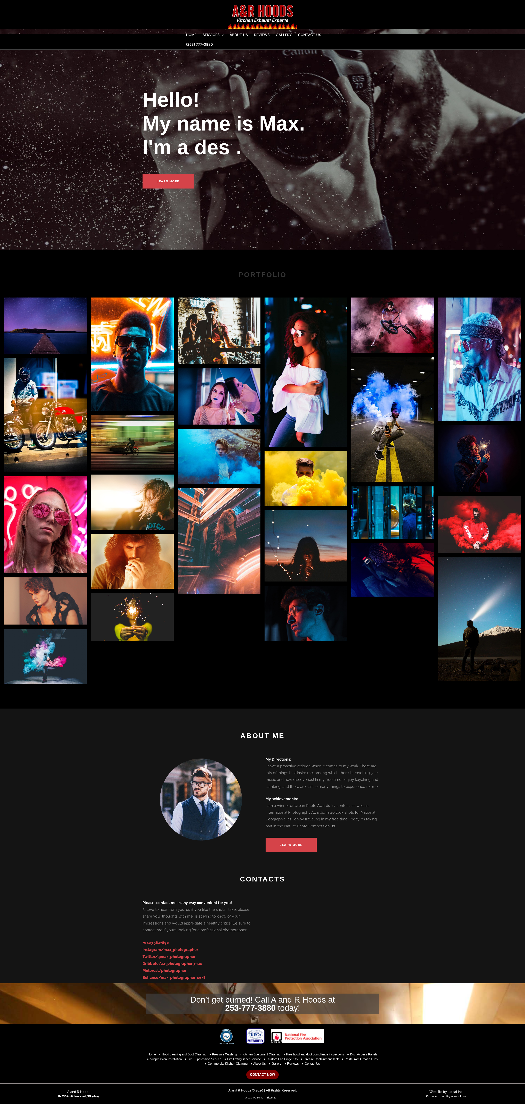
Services (211, 35)
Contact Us (309, 35)
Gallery (284, 35)
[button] (213, 35)
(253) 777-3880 (199, 44)
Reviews (262, 35)
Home (191, 35)
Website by (446, 1092)
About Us (239, 35)
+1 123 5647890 (156, 942)
